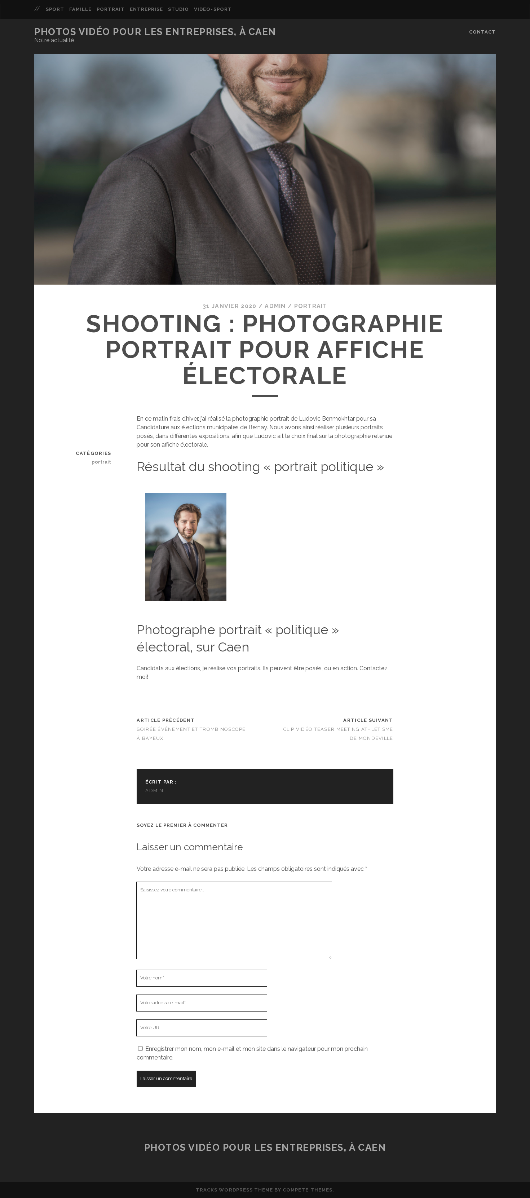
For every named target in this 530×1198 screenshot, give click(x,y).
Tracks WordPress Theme (234, 1190)
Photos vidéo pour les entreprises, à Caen (155, 31)
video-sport (212, 9)
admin (275, 306)
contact (482, 32)
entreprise (146, 9)
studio (178, 9)
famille (80, 9)
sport (55, 9)
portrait (111, 9)
